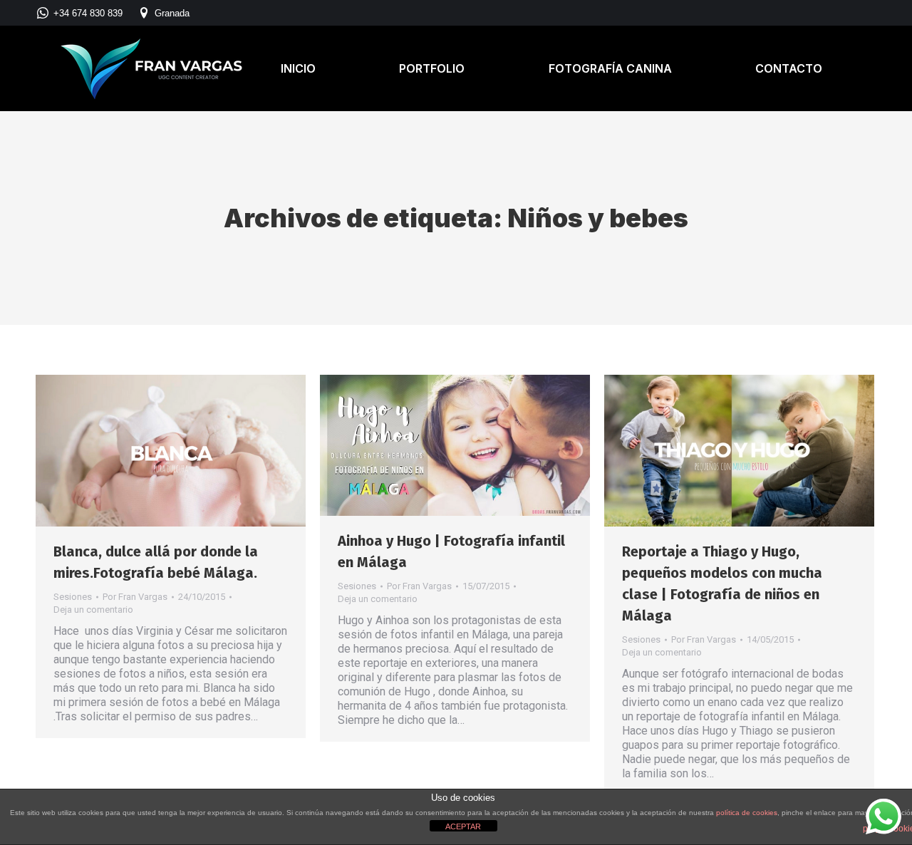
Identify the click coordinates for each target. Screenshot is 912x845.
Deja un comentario (93, 609)
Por (135, 596)
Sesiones (72, 596)
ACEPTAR (463, 826)
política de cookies (746, 813)
